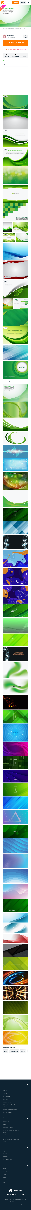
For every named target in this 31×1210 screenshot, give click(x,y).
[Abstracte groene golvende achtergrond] (9, 248)
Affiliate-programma (8, 1158)
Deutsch (5, 1208)
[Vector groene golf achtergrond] (15, 366)
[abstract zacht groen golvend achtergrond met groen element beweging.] (15, 441)
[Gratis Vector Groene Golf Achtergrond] (15, 309)
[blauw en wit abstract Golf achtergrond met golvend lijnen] (15, 949)
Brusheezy (5, 1119)
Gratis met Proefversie (15, 43)
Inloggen (23, 2)
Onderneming (6, 1127)
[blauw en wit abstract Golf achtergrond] (15, 959)
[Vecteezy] (2, 2)
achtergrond (14, 1082)
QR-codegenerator (7, 1143)
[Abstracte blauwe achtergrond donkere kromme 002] (15, 271)
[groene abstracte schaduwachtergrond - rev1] (15, 349)
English (5, 1200)
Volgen (25, 37)
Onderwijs (5, 1130)
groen (5, 1082)
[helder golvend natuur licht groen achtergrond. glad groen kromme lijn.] (15, 1053)
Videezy (5, 1124)
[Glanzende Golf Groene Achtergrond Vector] (15, 512)
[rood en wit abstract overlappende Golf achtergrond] (15, 970)
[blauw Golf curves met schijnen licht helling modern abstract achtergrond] (15, 876)
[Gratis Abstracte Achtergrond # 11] (15, 383)
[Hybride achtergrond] (7, 226)
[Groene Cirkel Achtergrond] (15, 401)
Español (5, 1202)
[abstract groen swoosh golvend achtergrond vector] (15, 701)
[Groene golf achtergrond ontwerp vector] (15, 156)
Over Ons (5, 1187)
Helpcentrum (6, 1182)
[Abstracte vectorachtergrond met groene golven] (8, 324)
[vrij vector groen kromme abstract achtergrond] (15, 101)
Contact (5, 1185)
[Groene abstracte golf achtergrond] (15, 137)
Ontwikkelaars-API (7, 1133)
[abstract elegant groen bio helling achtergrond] (15, 1039)
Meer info (6, 64)
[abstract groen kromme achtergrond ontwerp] (15, 530)
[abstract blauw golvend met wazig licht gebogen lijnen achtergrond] (15, 496)
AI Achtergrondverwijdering (10, 1140)
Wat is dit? (17, 61)
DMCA (4, 1156)
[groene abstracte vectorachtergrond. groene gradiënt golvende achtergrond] (9, 258)
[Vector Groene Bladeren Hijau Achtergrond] (10, 237)
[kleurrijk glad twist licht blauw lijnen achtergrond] (15, 589)
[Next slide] (24, 1082)
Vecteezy (5, 1122)
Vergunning (6, 1153)
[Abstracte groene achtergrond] (15, 424)
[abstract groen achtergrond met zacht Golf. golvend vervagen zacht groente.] (15, 656)
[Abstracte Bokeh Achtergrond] (15, 174)
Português (5, 1205)
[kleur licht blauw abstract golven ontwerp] (15, 482)
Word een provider (8, 1190)
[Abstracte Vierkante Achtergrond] (15, 211)
